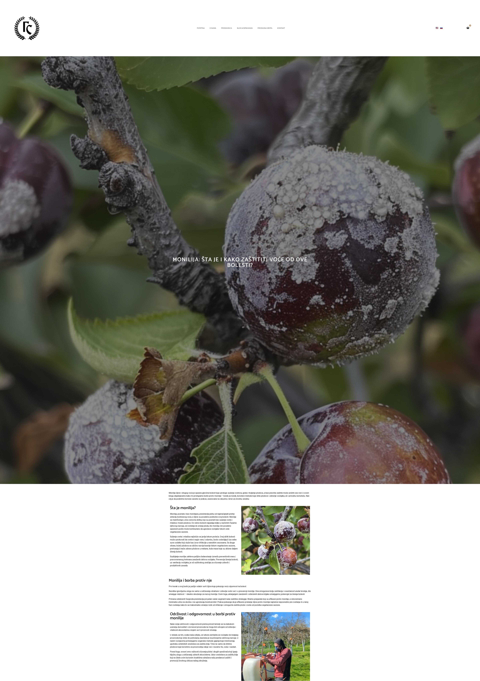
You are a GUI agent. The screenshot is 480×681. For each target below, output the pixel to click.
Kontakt (281, 28)
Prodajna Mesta (265, 28)
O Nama (213, 28)
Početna (201, 28)
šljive (196, 517)
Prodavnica (226, 28)
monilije (251, 591)
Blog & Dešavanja (245, 28)
